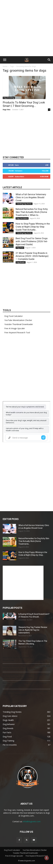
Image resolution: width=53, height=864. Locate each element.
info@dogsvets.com (31, 821)
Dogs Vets (6, 109)
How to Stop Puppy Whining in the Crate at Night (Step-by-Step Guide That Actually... (33, 226)
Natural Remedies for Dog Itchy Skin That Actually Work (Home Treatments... (33, 541)
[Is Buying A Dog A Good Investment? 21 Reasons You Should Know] (9, 616)
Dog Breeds (20, 262)
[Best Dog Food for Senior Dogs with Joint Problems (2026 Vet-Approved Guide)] (8, 242)
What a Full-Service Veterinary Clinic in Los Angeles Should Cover (31, 197)
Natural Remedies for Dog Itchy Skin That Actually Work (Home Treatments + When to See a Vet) (26, 667)
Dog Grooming (9, 98)
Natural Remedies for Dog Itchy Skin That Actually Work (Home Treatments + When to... (32, 212)
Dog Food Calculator (13, 316)
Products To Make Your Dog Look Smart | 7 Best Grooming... (24, 104)
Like (46, 165)
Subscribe (44, 176)
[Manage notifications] (46, 858)
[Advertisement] (26, 28)
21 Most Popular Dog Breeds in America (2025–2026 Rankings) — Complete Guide (32, 256)
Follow (45, 171)
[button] (4, 60)
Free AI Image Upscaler (14, 328)
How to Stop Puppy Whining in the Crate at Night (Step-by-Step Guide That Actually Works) (26, 676)
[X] (26, 840)
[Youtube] (34, 840)
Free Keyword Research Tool (17, 332)
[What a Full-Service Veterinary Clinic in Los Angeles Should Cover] (8, 198)
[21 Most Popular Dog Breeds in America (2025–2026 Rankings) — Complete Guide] (8, 256)
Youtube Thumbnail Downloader (18, 324)
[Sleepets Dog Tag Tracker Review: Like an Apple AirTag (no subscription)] (9, 630)
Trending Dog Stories (24, 204)
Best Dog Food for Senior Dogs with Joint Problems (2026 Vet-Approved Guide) (32, 241)
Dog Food (19, 248)
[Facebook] (19, 840)
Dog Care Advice (22, 218)
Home (5, 66)
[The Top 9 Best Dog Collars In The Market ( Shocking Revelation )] (9, 644)
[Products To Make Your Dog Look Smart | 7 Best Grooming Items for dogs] (26, 87)
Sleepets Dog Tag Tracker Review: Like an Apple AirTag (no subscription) (33, 630)
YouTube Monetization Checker (18, 320)
